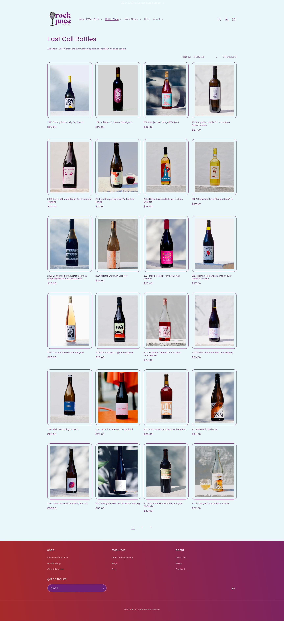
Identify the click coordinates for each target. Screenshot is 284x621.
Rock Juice (137, 609)
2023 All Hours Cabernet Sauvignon (113, 122)
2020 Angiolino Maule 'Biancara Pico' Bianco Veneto (211, 123)
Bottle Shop (54, 563)
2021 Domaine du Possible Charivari (114, 429)
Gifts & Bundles (55, 569)
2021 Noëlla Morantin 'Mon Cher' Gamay (212, 352)
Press (179, 563)
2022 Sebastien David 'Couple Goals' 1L (212, 199)
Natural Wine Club (57, 558)
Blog (114, 569)
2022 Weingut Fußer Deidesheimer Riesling (117, 503)
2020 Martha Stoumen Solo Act (111, 276)
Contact (180, 569)
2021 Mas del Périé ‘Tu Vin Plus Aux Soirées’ (162, 277)
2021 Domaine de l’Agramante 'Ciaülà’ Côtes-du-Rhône (212, 277)
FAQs (115, 563)
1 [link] (133, 527)
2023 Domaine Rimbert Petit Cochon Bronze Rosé (162, 354)
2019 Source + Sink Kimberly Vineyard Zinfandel (163, 505)
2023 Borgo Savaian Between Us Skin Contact (163, 200)
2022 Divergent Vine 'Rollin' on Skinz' (210, 503)
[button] (90, 19)
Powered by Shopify (151, 609)
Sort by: (186, 57)
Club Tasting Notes (122, 558)
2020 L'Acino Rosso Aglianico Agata (114, 352)
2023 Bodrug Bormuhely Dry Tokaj (64, 122)
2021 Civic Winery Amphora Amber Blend (165, 429)
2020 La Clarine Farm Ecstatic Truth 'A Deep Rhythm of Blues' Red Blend (67, 277)
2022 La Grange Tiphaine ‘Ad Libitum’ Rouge (115, 200)
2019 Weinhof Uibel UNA (204, 429)
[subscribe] (102, 588)
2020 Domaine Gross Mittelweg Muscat (67, 503)
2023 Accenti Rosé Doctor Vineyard (65, 352)
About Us (181, 558)
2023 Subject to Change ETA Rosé (161, 122)
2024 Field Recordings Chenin (62, 429)
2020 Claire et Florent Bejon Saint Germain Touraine (69, 200)
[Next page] (150, 527)
